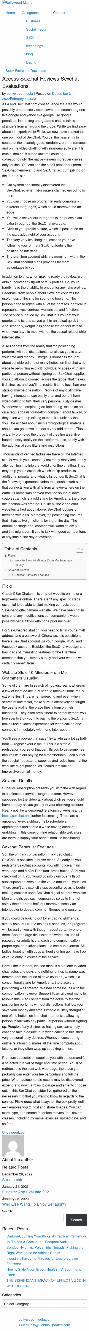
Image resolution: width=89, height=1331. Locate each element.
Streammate (12, 1179)
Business (33, 21)
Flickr (11, 555)
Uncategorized (13, 1132)
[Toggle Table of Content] (77, 549)
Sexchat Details (18, 569)
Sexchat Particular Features (32, 575)
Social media (36, 29)
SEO (29, 37)
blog (29, 53)
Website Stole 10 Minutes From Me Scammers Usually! (44, 562)
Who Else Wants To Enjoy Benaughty (34, 1204)
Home (10, 12)
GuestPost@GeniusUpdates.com (44, 1324)
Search (7, 1211)
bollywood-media (20, 93)
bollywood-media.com (35, 1319)
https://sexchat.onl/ (16, 815)
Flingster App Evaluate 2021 (26, 1191)
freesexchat (28, 760)
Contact (59, 12)
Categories (30, 12)
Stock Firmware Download (26, 70)
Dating (31, 62)
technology (34, 45)
